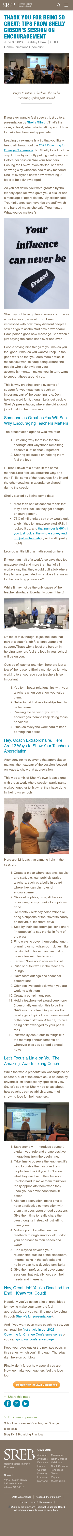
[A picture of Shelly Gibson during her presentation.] (36, 1121)
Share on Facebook (7, 1403)
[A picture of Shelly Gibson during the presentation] (36, 614)
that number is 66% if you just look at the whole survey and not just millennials (41, 533)
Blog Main (10, 1428)
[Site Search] (58, 5)
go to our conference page (35, 1339)
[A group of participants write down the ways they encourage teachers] (36, 826)
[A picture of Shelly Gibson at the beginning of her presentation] (36, 68)
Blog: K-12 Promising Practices (23, 1434)
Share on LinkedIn (25, 1403)
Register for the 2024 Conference (36, 1384)
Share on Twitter (16, 1403)
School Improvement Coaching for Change (31, 1423)
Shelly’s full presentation (33, 1316)
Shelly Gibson (37, 122)
